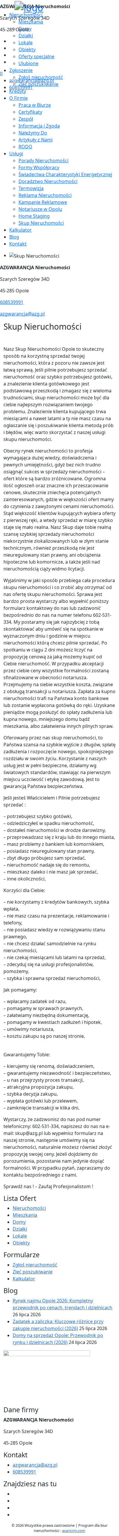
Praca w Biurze (34, 105)
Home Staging (34, 216)
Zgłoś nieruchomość (35, 1265)
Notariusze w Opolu (40, 209)
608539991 (21, 87)
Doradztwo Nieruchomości (47, 181)
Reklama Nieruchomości (45, 195)
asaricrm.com (73, 1530)
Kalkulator (20, 230)
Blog (14, 237)
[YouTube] (11, 55)
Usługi (16, 153)
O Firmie (18, 98)
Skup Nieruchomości (41, 223)
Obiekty (21, 1243)
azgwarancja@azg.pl (31, 80)
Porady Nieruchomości (43, 160)
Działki (20, 1229)
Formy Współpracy (38, 167)
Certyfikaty (30, 112)
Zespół (25, 119)
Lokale (20, 1236)
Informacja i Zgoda (39, 126)
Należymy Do (32, 133)
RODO (25, 146)
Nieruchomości (29, 1208)
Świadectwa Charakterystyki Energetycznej (65, 174)
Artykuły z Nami (35, 139)
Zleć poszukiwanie (33, 1272)
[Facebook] (11, 41)
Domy (19, 1222)
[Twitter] (11, 48)
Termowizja (31, 188)
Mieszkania (25, 1215)
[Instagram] (11, 62)
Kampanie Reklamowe (42, 202)
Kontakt (18, 244)
